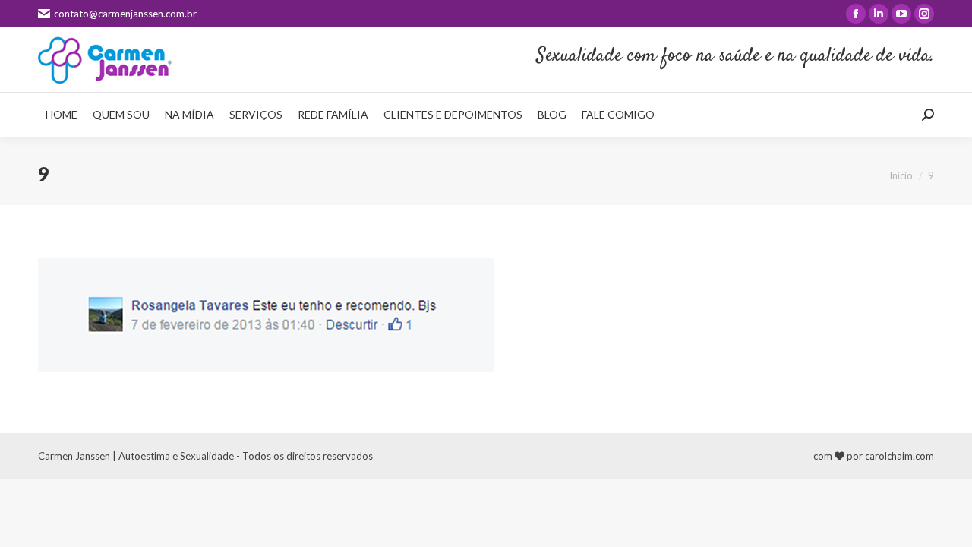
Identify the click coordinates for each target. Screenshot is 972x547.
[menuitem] (61, 114)
